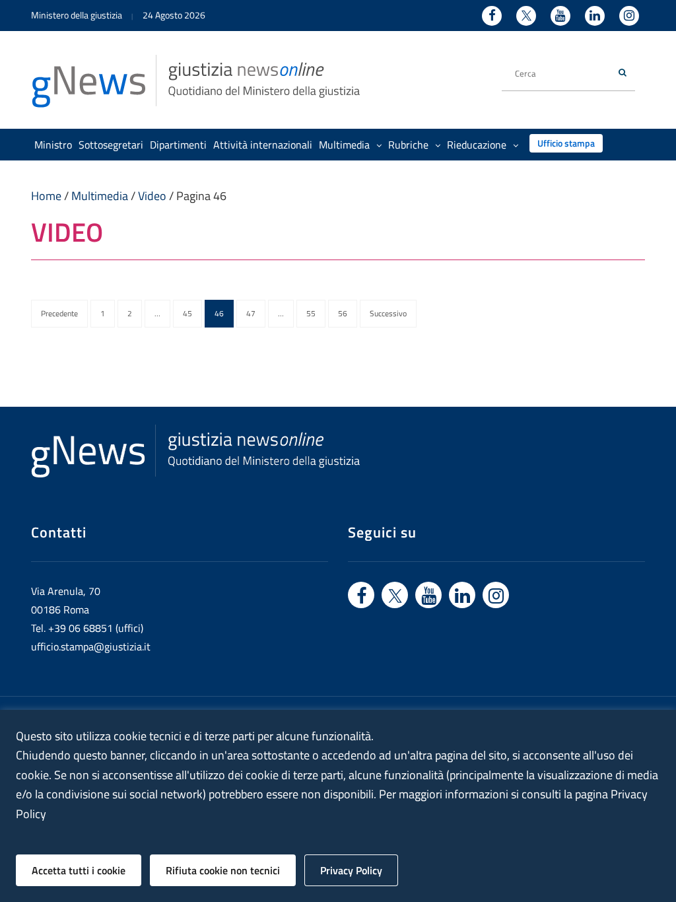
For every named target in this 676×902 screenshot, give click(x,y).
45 (187, 313)
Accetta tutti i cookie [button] (78, 870)
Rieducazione (476, 145)
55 (311, 313)
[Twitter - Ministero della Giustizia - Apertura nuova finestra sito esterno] (526, 16)
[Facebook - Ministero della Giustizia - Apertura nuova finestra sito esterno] (492, 16)
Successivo (388, 313)
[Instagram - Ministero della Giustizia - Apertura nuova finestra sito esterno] (629, 16)
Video (152, 196)
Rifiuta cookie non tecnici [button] (223, 870)
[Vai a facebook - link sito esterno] (361, 595)
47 (250, 313)
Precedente (59, 313)
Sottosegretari (111, 145)
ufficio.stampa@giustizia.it (91, 646)
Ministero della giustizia (76, 15)
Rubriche (408, 145)
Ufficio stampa (566, 143)
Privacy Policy (351, 870)
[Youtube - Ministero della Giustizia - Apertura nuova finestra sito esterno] (560, 16)
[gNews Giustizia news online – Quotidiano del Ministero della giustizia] (196, 80)
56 (342, 313)
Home (46, 196)
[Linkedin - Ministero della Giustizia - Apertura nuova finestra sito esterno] (595, 16)
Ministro (53, 145)
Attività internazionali (262, 145)
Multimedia (344, 145)
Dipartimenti (178, 145)
